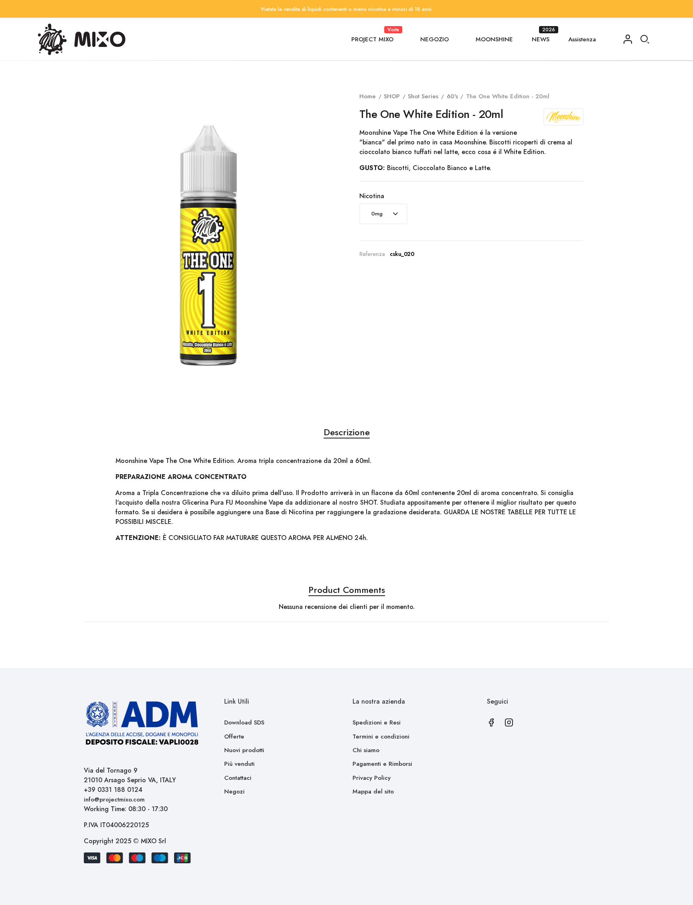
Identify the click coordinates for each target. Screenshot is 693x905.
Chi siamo (366, 750)
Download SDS (244, 722)
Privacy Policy (372, 777)
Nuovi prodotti (244, 750)
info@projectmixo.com (114, 799)
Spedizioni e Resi (377, 722)
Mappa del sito (373, 791)
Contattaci (237, 777)
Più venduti (239, 763)
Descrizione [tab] (347, 432)
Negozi (234, 791)
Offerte (234, 736)
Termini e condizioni (381, 736)
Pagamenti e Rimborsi (382, 763)
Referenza (372, 254)
